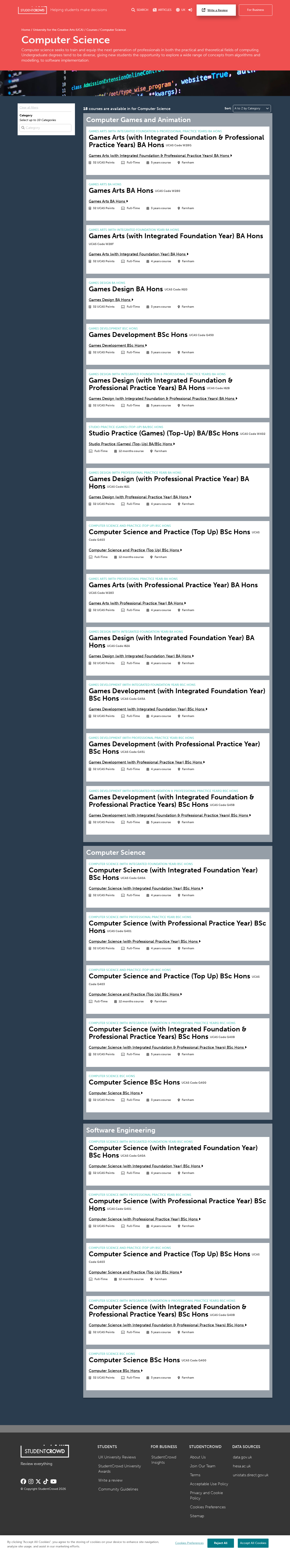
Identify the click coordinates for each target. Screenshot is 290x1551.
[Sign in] (190, 10)
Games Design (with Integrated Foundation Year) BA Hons (140, 656)
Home (26, 30)
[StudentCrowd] (32, 10)
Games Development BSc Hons (117, 345)
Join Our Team (202, 1466)
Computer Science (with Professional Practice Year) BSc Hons (144, 941)
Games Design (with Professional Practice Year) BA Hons (139, 497)
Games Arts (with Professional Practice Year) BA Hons (136, 603)
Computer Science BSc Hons (115, 1093)
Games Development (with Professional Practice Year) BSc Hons (146, 762)
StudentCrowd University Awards (119, 1469)
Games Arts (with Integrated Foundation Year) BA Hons (138, 254)
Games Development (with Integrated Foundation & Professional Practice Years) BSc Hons (169, 815)
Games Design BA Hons (110, 300)
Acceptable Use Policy (209, 1484)
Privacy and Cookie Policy (206, 1495)
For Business (255, 10)
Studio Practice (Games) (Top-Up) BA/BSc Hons (131, 444)
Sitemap (197, 1516)
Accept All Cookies (253, 1543)
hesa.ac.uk (242, 1466)
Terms (195, 1475)
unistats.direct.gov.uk (251, 1475)
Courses (92, 30)
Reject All (220, 1543)
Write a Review (217, 10)
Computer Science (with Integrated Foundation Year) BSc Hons (145, 888)
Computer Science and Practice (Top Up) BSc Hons (134, 550)
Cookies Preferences (208, 1507)
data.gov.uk (242, 1457)
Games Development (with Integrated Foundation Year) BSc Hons (147, 709)
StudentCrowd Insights (163, 1460)
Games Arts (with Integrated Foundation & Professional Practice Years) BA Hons (159, 156)
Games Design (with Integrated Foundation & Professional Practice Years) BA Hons (162, 398)
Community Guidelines (118, 1489)
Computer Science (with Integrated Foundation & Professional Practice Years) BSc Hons (167, 1047)
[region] (145, 1543)
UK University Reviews (117, 1457)
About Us (198, 1457)
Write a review (110, 1480)
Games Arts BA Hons (107, 201)
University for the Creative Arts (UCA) (58, 30)
